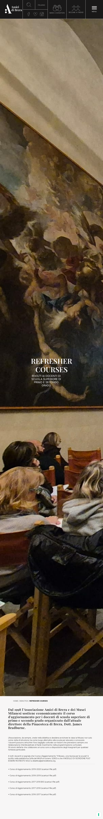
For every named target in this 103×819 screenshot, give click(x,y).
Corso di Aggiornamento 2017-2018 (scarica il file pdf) (33, 788)
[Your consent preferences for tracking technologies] (98, 814)
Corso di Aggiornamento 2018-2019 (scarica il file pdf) (33, 775)
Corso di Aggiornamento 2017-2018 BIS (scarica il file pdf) (34, 782)
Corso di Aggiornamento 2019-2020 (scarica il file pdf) (33, 769)
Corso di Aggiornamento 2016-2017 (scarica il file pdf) (33, 794)
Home (15, 701)
